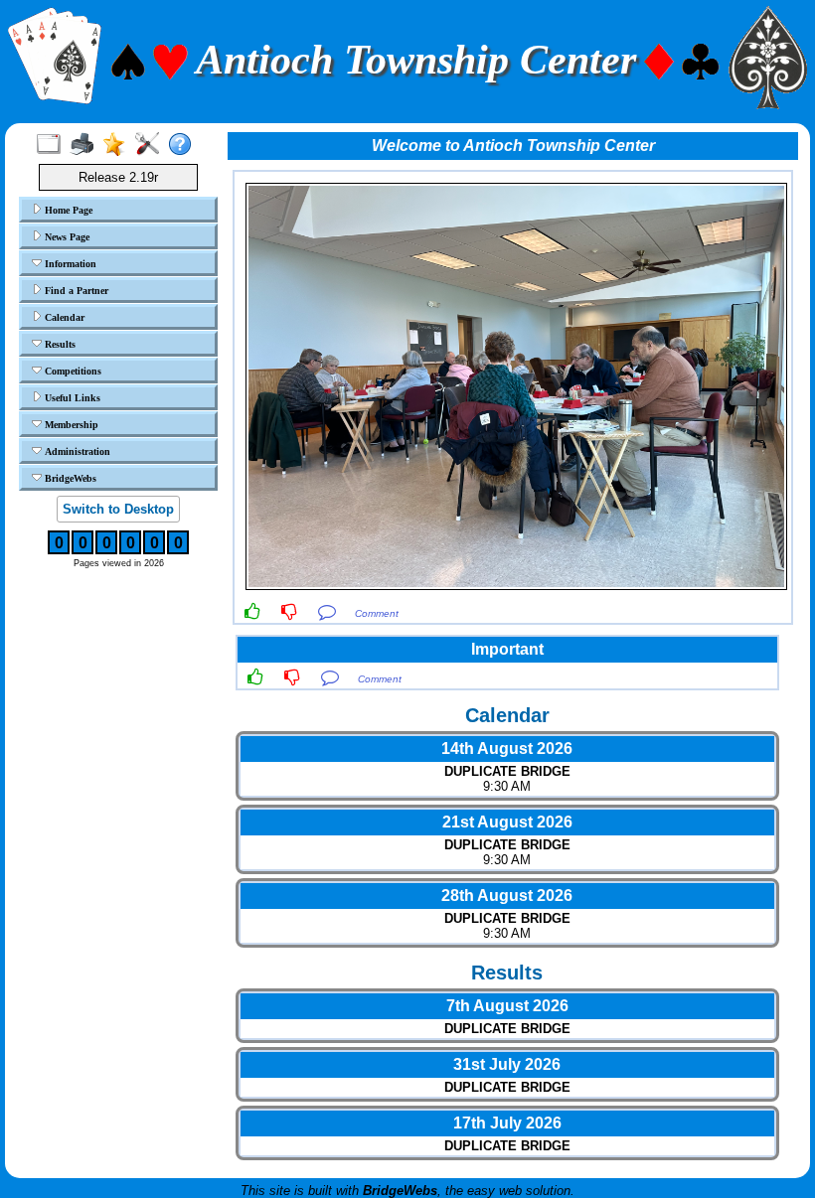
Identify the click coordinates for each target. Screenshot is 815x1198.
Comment (377, 613)
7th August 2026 (507, 1005)
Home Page (67, 210)
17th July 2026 (507, 1123)
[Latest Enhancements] (118, 145)
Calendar (63, 317)
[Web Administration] (151, 145)
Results (59, 344)
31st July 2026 (507, 1064)
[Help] (184, 145)
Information (69, 263)
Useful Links (71, 397)
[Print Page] (86, 145)
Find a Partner (75, 290)
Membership (70, 424)
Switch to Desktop (118, 509)
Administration (76, 451)
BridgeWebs (69, 478)
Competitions (71, 371)
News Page (65, 236)
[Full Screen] (53, 145)
